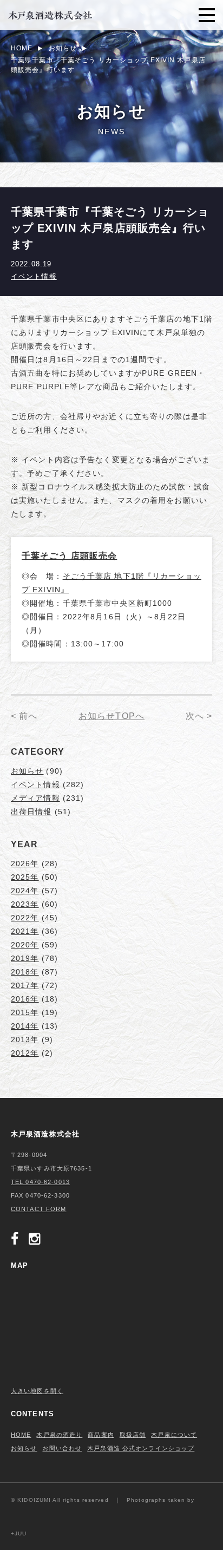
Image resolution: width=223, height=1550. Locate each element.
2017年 (25, 985)
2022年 (25, 917)
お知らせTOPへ (111, 716)
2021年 (25, 931)
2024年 (25, 890)
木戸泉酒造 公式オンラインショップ (140, 1448)
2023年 (25, 904)
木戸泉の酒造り (59, 1434)
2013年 (25, 1039)
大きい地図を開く (37, 1391)
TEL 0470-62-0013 (40, 1182)
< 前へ (24, 716)
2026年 (25, 863)
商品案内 (101, 1434)
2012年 (25, 1053)
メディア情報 (35, 798)
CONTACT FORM (38, 1209)
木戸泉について (174, 1434)
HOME (21, 1434)
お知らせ (27, 771)
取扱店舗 (133, 1434)
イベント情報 (34, 276)
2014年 (25, 1026)
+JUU (19, 1533)
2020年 (25, 944)
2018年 (25, 971)
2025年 (25, 877)
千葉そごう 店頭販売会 (69, 555)
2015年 (25, 1012)
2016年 (25, 999)
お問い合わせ (62, 1448)
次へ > (199, 716)
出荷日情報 (31, 811)
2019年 (25, 958)
